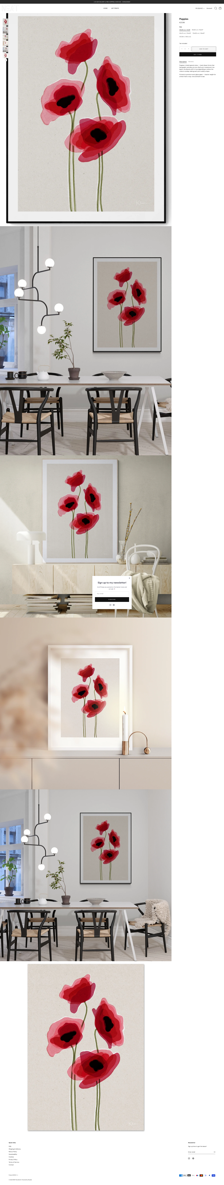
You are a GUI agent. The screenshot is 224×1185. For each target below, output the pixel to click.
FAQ (10, 1146)
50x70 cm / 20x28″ (185, 33)
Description (183, 61)
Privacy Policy (13, 1159)
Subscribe (112, 599)
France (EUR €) (13, 1175)
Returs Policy (13, 1152)
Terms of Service (14, 1162)
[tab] (183, 62)
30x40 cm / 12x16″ (184, 30)
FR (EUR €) (199, 8)
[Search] (216, 8)
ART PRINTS (115, 8)
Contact (11, 1165)
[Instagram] (110, 605)
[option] (5, 22)
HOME (105, 8)
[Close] (129, 578)
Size (180, 27)
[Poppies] (5, 30)
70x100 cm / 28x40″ (198, 33)
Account (209, 8)
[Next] (5, 60)
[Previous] (5, 16)
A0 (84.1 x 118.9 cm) (185, 36)
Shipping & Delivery (15, 1149)
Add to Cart (203, 49)
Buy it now (198, 54)
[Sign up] (214, 1152)
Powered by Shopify (27, 1180)
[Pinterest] (114, 605)
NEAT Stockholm (17, 1180)
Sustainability (13, 1154)
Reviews (191, 61)
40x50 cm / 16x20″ (197, 30)
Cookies (11, 1157)
